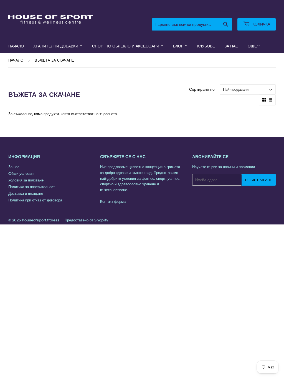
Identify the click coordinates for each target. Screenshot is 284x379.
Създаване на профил (258, 11)
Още (252, 46)
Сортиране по (202, 89)
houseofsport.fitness (40, 220)
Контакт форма (113, 201)
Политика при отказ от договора (35, 200)
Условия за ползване (26, 180)
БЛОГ (178, 46)
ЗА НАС (231, 46)
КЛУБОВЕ (206, 46)
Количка (260, 24)
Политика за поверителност (31, 187)
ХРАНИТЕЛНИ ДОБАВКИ (56, 46)
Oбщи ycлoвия (21, 173)
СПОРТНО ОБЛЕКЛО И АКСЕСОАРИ (126, 46)
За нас (13, 167)
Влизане (225, 11)
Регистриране (258, 180)
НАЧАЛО (16, 46)
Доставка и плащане (25, 193)
